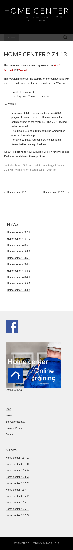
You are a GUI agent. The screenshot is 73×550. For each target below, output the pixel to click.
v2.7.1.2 (8, 69)
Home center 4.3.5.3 (18, 251)
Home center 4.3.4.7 (18, 264)
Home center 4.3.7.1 (18, 232)
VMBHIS (9, 169)
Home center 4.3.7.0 (18, 238)
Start (8, 408)
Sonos (60, 165)
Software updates (33, 165)
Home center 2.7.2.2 (56, 192)
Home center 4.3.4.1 (18, 277)
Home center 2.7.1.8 (17, 192)
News (18, 165)
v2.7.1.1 (58, 65)
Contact (10, 434)
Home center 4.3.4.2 (18, 270)
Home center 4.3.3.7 (18, 283)
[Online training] (33, 364)
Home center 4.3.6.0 (18, 245)
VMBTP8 (20, 169)
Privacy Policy (14, 428)
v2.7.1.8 (23, 69)
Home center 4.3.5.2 (18, 257)
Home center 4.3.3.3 (18, 289)
